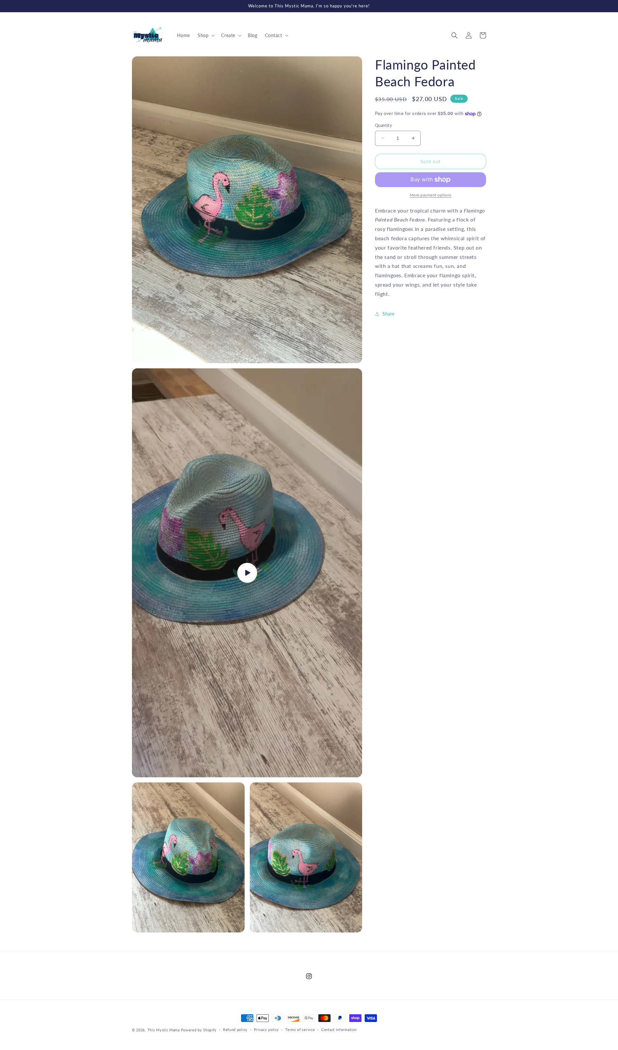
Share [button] (388, 314)
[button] (205, 35)
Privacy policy (266, 1029)
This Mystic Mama (163, 1030)
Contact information (338, 1029)
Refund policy (235, 1029)
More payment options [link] (431, 195)
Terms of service (300, 1029)
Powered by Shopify (199, 1030)
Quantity (383, 125)
